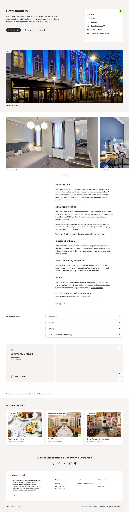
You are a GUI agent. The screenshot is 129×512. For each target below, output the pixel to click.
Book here (12, 30)
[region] (89, 363)
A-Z (99, 483)
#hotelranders (60, 296)
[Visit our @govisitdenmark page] (70, 463)
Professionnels (60, 489)
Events (40, 30)
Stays (27, 30)
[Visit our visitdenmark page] (64, 463)
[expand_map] (119, 348)
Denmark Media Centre (85, 483)
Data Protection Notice (89, 506)
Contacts (101, 486)
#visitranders (71, 296)
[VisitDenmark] (18, 475)
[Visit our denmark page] (53, 463)
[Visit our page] (59, 463)
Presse (57, 483)
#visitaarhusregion (83, 296)
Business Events (60, 486)
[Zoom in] (119, 373)
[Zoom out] (119, 379)
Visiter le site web (97, 26)
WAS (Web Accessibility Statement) (111, 506)
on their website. (97, 288)
